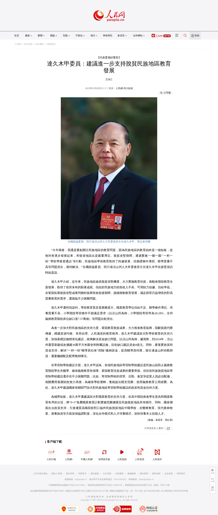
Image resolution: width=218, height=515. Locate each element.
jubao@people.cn (146, 479)
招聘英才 (82, 473)
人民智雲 (139, 459)
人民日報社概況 (40, 473)
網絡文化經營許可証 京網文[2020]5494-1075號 (87, 491)
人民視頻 (122, 459)
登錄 (197, 35)
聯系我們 (181, 473)
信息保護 (168, 473)
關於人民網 (57, 473)
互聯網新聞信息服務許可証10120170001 (67, 485)
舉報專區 (107, 35)
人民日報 (51, 459)
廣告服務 (95, 473)
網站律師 (156, 473)
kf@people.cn (81, 479)
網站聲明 (144, 473)
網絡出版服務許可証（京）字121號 (126, 491)
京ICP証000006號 (151, 491)
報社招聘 (70, 473)
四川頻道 (28, 44)
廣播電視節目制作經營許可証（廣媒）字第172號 (147, 485)
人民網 (18, 44)
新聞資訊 (51, 44)
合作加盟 (107, 473)
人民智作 (157, 459)
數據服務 (132, 473)
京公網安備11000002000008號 (174, 491)
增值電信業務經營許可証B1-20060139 (105, 485)
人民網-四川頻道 (124, 88)
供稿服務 (119, 473)
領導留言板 (104, 459)
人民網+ (69, 459)
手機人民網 (87, 459)
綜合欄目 (40, 44)
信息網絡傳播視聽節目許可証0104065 (47, 491)
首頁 (16, 35)
